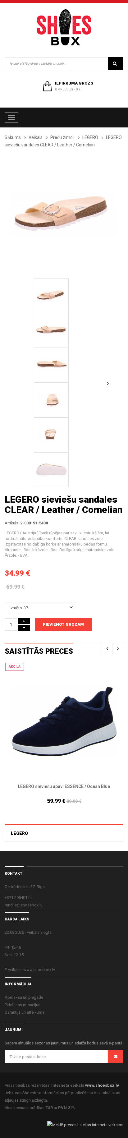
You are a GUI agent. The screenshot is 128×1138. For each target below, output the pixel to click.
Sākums (13, 137)
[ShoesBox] (64, 27)
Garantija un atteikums (24, 1012)
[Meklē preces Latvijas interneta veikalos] (85, 1124)
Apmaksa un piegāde (24, 997)
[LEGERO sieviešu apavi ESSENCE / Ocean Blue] (64, 721)
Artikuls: (12, 523)
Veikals (36, 137)
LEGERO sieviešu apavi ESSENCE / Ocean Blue (64, 786)
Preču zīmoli (62, 137)
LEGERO (90, 137)
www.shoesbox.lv (102, 1085)
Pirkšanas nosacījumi (24, 1004)
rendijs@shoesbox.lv (23, 905)
